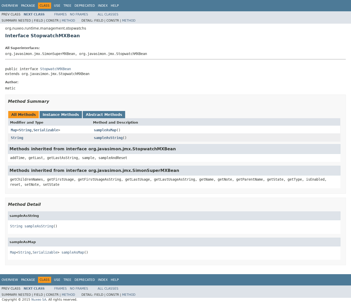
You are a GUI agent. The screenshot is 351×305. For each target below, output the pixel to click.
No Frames (79, 14)
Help (115, 5)
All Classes (108, 14)
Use (57, 5)
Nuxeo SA (38, 299)
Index (103, 5)
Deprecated (85, 5)
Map (14, 130)
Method (68, 20)
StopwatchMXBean (55, 69)
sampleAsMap (105, 130)
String (25, 130)
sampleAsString (108, 138)
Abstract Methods (104, 115)
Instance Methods (61, 115)
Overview (10, 5)
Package (28, 5)
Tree (67, 5)
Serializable (45, 130)
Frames (60, 14)
